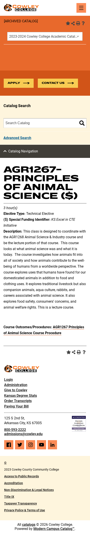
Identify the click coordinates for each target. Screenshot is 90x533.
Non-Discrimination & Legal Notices (29, 490)
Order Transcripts (18, 401)
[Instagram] (30, 444)
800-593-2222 (15, 430)
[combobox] (45, 36)
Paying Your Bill (16, 406)
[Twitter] (19, 444)
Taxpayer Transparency (20, 503)
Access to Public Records (21, 476)
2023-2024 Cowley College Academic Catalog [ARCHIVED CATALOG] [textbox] (45, 36)
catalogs (28, 524)
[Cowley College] (21, 7)
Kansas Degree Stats (20, 396)
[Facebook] (8, 444)
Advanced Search (17, 138)
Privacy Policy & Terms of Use (24, 510)
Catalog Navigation (23, 151)
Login (8, 380)
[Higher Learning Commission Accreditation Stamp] (79, 424)
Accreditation (13, 483)
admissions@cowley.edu (23, 434)
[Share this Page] (73, 23)
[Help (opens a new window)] (83, 23)
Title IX (9, 496)
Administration (15, 385)
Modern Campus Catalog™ (53, 529)
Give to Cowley (15, 390)
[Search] (82, 123)
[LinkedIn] (52, 444)
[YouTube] (41, 444)
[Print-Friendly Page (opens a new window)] (78, 23)
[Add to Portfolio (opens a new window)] (67, 23)
